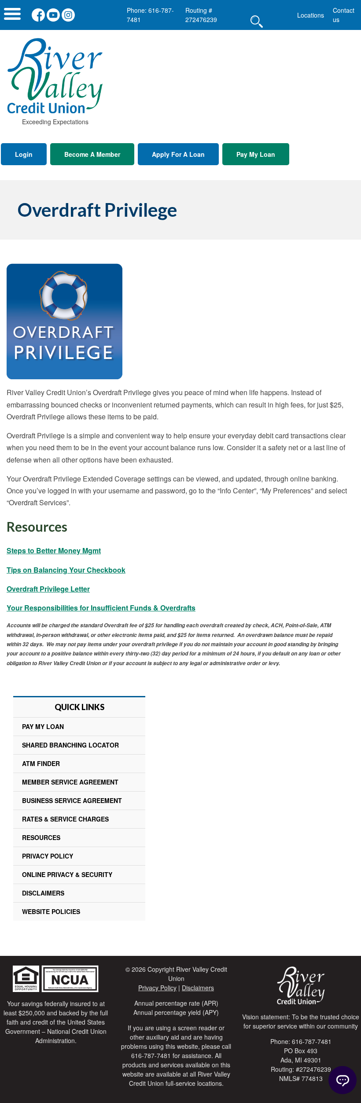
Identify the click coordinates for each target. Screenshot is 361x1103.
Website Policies (51, 911)
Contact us (343, 15)
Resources (41, 837)
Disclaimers (43, 892)
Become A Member (92, 154)
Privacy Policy (47, 855)
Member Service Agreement (70, 781)
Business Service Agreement (72, 800)
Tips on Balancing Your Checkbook (66, 570)
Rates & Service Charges (65, 818)
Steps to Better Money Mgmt (54, 550)
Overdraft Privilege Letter (48, 589)
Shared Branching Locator (70, 744)
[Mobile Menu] (12, 16)
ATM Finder (41, 763)
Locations (310, 15)
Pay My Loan (255, 154)
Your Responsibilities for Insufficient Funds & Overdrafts (101, 608)
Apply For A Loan (178, 154)
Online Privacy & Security (67, 874)
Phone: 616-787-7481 (150, 15)
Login (24, 154)
